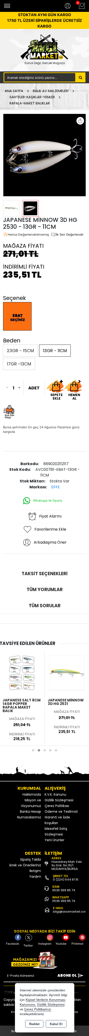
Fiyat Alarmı (50, 516)
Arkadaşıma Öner (50, 542)
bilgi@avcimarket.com (70, 911)
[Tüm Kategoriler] (7, 6)
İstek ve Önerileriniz (25, 865)
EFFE (55, 487)
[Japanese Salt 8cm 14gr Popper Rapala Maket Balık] (22, 672)
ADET (34, 388)
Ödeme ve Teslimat (61, 811)
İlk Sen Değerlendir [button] (70, 234)
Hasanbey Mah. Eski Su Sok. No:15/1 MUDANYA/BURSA (67, 865)
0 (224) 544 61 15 (65, 879)
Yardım (35, 876)
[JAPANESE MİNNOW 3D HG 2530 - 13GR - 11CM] (44, 155)
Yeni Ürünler (54, 840)
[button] (13, 157)
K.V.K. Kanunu (55, 794)
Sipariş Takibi (30, 859)
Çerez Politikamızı (37, 1009)
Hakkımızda (32, 794)
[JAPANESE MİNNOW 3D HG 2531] (67, 672)
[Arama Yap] (80, 77)
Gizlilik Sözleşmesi (59, 800)
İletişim (35, 870)
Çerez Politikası (57, 805)
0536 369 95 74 (63, 890)
